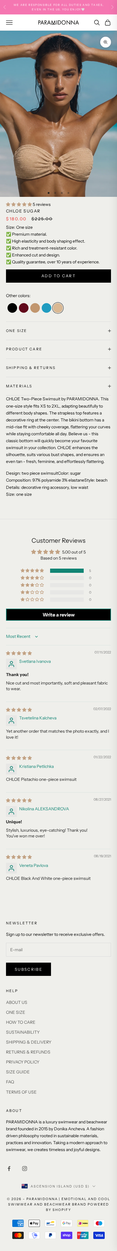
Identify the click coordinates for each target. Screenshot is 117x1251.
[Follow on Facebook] (9, 1169)
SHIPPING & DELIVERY (28, 1042)
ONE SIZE (15, 1012)
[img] (19, 653)
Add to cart (58, 275)
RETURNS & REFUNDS (28, 1052)
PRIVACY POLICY (22, 1062)
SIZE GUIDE (18, 1072)
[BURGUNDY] (23, 308)
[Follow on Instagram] (25, 1169)
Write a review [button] (59, 615)
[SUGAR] (58, 308)
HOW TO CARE (20, 1022)
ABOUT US (16, 1002)
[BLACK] (12, 308)
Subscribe (28, 969)
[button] (19, 204)
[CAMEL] (35, 308)
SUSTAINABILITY (23, 1032)
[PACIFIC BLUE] (46, 308)
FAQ (10, 1082)
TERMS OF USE (21, 1092)
